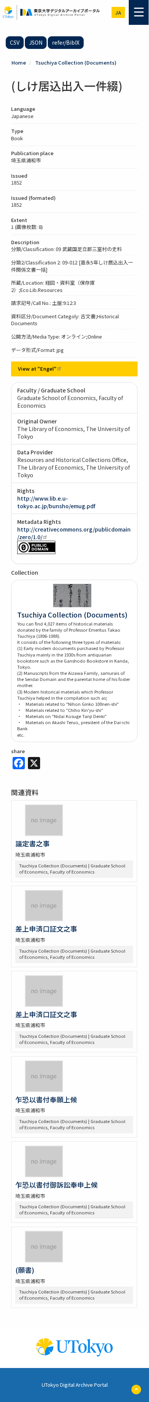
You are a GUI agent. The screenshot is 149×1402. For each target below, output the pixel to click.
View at (37, 368)
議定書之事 (32, 843)
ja (118, 12)
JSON (35, 42)
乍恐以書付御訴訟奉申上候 (56, 1185)
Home (18, 62)
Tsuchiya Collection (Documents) (76, 62)
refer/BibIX (65, 42)
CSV (14, 42)
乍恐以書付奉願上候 (46, 1099)
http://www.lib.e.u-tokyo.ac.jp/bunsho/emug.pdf (56, 502)
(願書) (24, 1270)
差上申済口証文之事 (46, 929)
